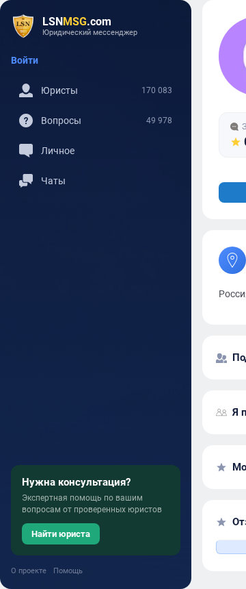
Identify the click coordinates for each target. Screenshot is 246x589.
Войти (24, 60)
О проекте (28, 570)
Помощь (68, 570)
